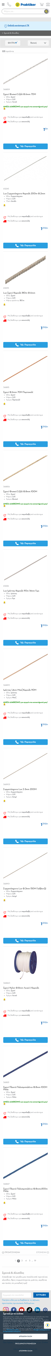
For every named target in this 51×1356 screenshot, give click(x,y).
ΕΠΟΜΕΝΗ (41, 1252)
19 (35, 1261)
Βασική (33, 43)
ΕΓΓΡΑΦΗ (41, 1295)
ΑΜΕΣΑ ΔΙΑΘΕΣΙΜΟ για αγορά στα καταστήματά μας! (25, 107)
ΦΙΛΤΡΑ (13, 42)
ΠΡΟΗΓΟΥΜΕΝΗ (12, 1252)
